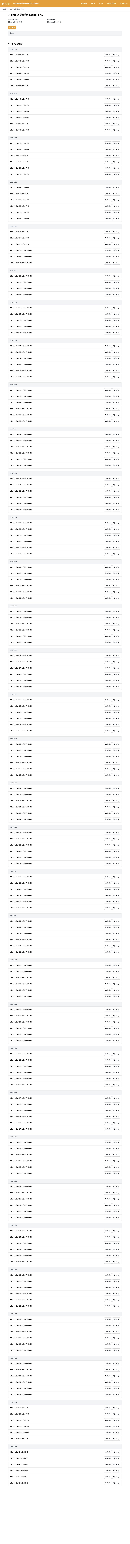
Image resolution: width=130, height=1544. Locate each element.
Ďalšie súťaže (111, 3)
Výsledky (12, 27)
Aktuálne (84, 3)
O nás (101, 3)
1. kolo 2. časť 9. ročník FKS (18, 9)
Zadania (4, 9)
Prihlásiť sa (123, 3)
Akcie (93, 3)
